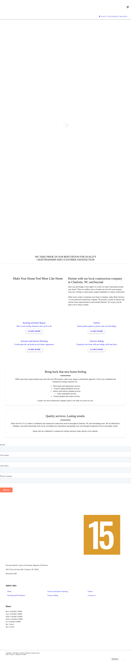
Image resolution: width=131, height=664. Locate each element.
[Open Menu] (128, 7)
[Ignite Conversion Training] (63, 7)
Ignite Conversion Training (114, 16)
